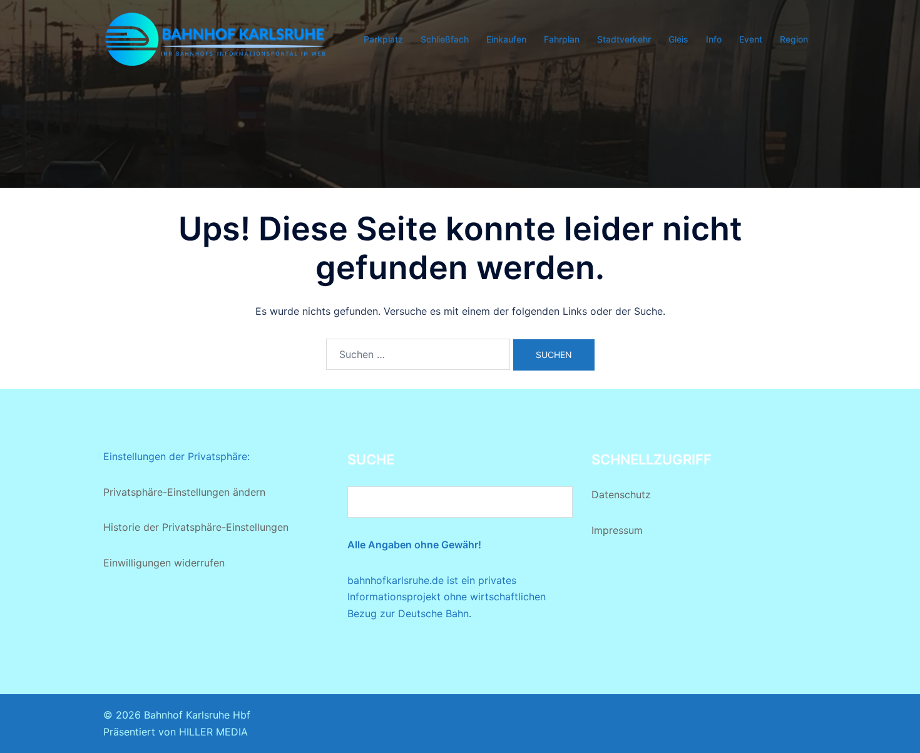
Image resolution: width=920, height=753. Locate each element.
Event (750, 39)
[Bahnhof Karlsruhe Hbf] (216, 38)
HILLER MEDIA (213, 731)
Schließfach (445, 39)
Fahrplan (562, 39)
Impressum (617, 530)
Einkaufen (506, 39)
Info (714, 39)
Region (794, 39)
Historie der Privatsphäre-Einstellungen (196, 527)
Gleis (678, 39)
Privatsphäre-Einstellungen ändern (184, 492)
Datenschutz (621, 494)
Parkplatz (383, 39)
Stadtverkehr (624, 39)
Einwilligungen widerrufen (164, 562)
